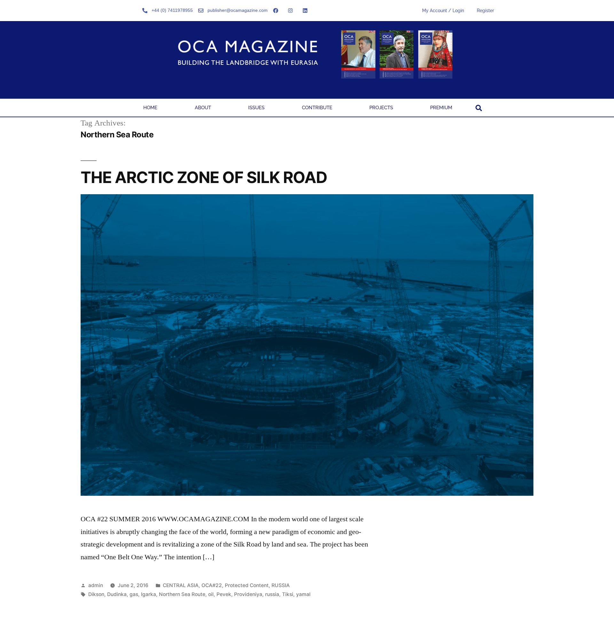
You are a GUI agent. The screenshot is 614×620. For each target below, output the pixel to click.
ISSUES (256, 108)
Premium (441, 108)
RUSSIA (281, 585)
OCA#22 (211, 585)
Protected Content (247, 585)
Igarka (148, 594)
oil (211, 594)
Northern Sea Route (182, 594)
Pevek (223, 594)
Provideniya (248, 594)
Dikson (96, 594)
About (203, 108)
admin (95, 585)
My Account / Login (443, 10)
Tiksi (287, 594)
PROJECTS (381, 108)
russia (272, 594)
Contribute (317, 108)
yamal (303, 594)
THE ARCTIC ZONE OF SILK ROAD (204, 177)
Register (485, 10)
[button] (478, 108)
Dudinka (117, 594)
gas (134, 594)
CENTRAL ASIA (181, 585)
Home (150, 108)
